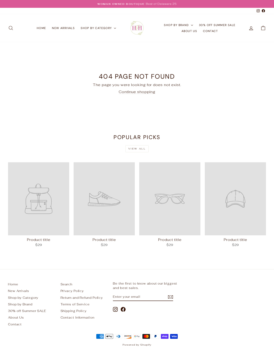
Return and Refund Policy (82, 298)
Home (41, 28)
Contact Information (77, 317)
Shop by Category (97, 28)
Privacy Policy (72, 291)
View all (137, 148)
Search (66, 284)
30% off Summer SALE (217, 25)
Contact (210, 31)
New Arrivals (63, 28)
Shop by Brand (177, 25)
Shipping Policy (74, 311)
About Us (189, 31)
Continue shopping (137, 91)
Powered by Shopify (137, 344)
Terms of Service (75, 304)
